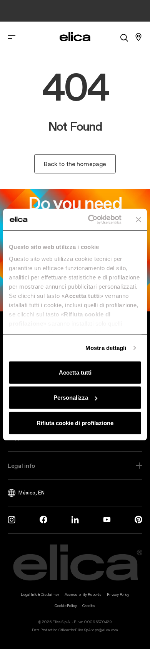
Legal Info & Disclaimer (40, 594)
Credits (88, 605)
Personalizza (70, 397)
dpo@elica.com (105, 629)
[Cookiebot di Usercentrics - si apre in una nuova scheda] (91, 220)
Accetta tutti (75, 372)
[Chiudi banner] (138, 219)
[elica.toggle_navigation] (11, 37)
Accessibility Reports (83, 594)
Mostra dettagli (106, 348)
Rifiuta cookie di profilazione (75, 422)
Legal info (21, 465)
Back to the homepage (75, 164)
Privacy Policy (118, 594)
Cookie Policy (66, 605)
